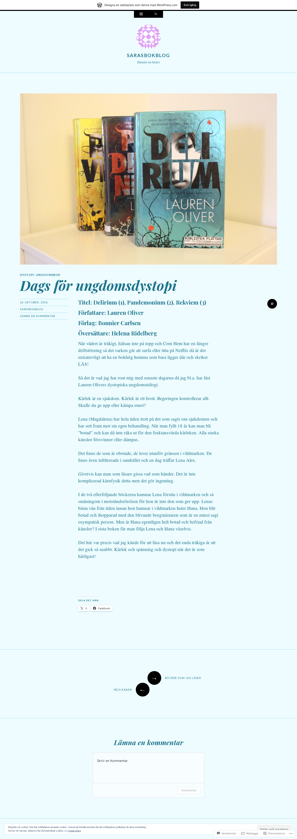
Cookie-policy (74, 830)
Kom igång (190, 4)
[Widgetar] (141, 14)
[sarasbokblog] (148, 38)
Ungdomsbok (48, 275)
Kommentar (189, 790)
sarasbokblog (148, 55)
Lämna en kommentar (37, 316)
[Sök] (155, 14)
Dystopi (27, 275)
